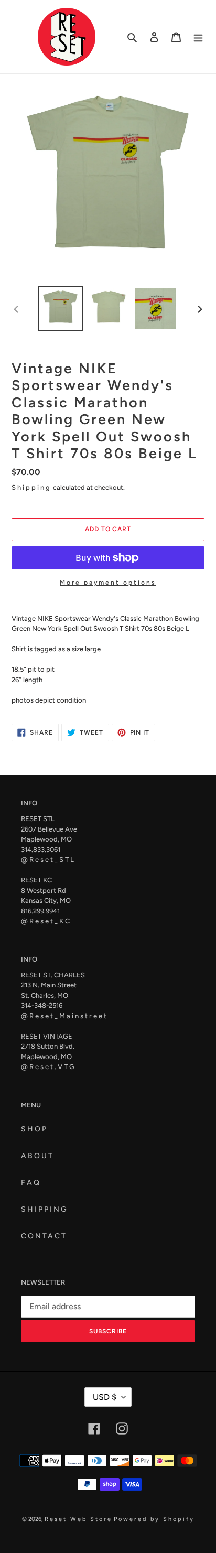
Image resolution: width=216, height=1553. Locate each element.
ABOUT (37, 1155)
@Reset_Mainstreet (64, 1016)
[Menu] (198, 37)
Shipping (31, 487)
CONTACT (44, 1236)
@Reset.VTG (48, 1067)
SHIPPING (44, 1209)
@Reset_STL (48, 860)
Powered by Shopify (154, 1519)
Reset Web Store (78, 1519)
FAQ (31, 1182)
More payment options (108, 582)
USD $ (104, 1397)
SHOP (34, 1129)
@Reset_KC (46, 921)
